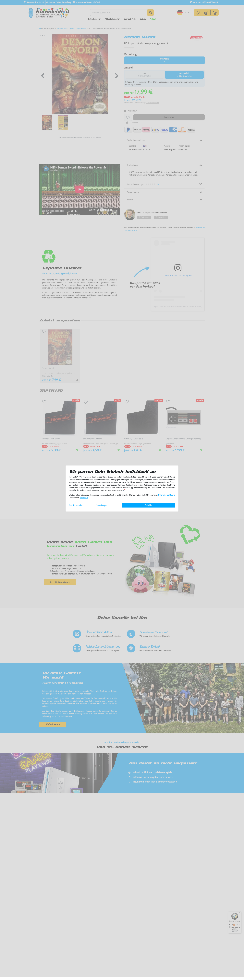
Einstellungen (101, 505)
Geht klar (148, 505)
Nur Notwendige (76, 505)
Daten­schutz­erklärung (166, 495)
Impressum (84, 498)
